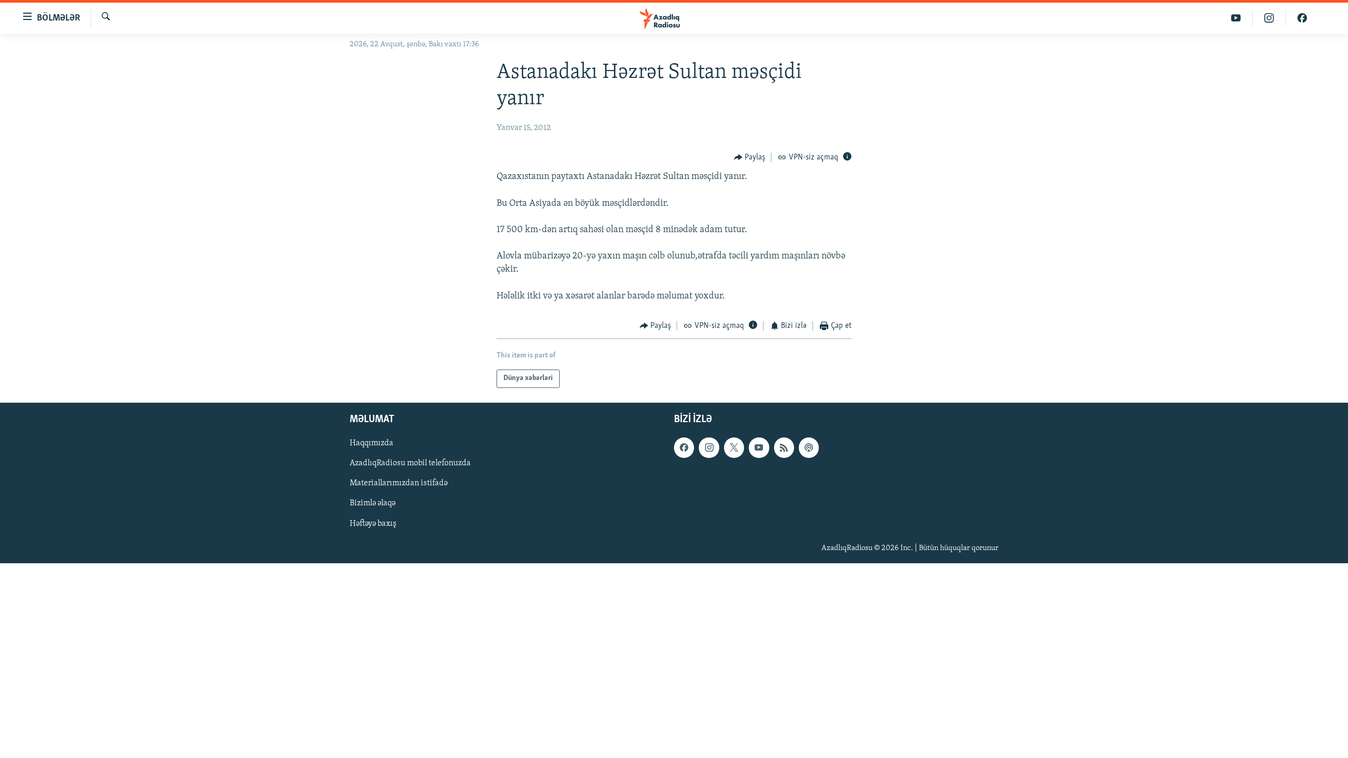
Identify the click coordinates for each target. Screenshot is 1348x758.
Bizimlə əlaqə (372, 503)
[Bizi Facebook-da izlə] (1302, 18)
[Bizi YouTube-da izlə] (1236, 18)
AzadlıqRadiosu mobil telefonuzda (410, 463)
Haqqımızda (371, 443)
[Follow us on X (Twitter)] (734, 447)
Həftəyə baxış (373, 523)
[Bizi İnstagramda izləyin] (1269, 18)
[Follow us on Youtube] (759, 447)
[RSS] (784, 447)
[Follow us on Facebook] (684, 447)
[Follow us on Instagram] (709, 447)
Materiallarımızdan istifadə (399, 483)
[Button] (750, 157)
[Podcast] (809, 447)
